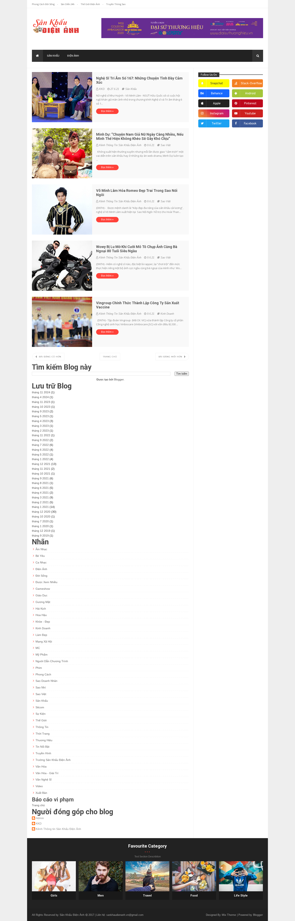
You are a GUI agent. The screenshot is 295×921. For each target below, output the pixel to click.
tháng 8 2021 (40, 483)
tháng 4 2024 (40, 397)
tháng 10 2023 (41, 406)
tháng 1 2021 (40, 506)
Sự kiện (41, 713)
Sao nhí (41, 687)
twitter (217, 123)
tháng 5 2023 (40, 416)
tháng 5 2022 (40, 454)
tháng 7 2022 (40, 444)
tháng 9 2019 (40, 535)
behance (217, 93)
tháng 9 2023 (40, 411)
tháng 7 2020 (40, 521)
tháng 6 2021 (40, 487)
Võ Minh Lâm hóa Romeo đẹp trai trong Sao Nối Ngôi (136, 192)
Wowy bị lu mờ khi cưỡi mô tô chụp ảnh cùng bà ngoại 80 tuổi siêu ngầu (136, 249)
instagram (217, 113)
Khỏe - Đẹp (43, 621)
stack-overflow (251, 83)
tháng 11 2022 (41, 435)
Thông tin (42, 727)
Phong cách (43, 674)
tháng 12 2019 (41, 530)
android (250, 93)
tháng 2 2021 (40, 502)
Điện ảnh (73, 55)
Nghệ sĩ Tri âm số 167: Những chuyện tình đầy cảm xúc (139, 80)
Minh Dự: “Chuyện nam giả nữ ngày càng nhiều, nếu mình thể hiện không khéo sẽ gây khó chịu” (139, 136)
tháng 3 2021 (40, 497)
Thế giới (41, 720)
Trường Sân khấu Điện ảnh (53, 759)
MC (38, 648)
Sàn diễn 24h (68, 4)
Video (39, 786)
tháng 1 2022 (40, 459)
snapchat (216, 83)
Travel (147, 895)
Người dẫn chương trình (52, 661)
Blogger (119, 379)
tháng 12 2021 (41, 464)
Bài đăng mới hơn (171, 356)
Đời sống (41, 575)
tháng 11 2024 (41, 392)
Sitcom (40, 707)
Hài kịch (41, 608)
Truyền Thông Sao (116, 4)
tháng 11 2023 (41, 402)
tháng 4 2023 (40, 421)
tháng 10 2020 (41, 516)
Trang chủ (110, 356)
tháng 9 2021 (40, 478)
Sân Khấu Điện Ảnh (72, 914)
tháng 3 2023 (40, 425)
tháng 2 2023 (40, 430)
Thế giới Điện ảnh (91, 4)
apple (217, 103)
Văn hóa (41, 766)
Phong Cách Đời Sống (43, 4)
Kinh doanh (167, 313)
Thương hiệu (44, 740)
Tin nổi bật (42, 746)
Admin (40, 818)
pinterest (250, 103)
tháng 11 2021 (41, 468)
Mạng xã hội (44, 641)
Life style (241, 895)
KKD (39, 823)
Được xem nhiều (46, 582)
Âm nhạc (41, 549)
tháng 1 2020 (40, 526)
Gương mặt (43, 602)
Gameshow (43, 588)
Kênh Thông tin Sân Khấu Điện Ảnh (58, 829)
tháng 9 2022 (40, 440)
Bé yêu (40, 555)
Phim (39, 667)
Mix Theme (229, 914)
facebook (250, 123)
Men (101, 895)
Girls (54, 895)
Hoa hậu (41, 615)
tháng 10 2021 (41, 473)
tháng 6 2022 (40, 449)
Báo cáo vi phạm (53, 799)
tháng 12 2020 (41, 511)
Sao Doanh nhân (46, 680)
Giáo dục (41, 595)
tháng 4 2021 (40, 492)
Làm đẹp (41, 634)
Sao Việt (166, 145)
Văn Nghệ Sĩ (44, 779)
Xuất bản (41, 792)
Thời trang (43, 733)
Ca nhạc (41, 562)
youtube (250, 113)
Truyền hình (43, 753)
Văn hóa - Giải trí (47, 773)
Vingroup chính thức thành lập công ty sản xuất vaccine (137, 305)
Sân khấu (53, 55)
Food (194, 895)
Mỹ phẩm (42, 654)
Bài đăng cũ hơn (49, 356)
